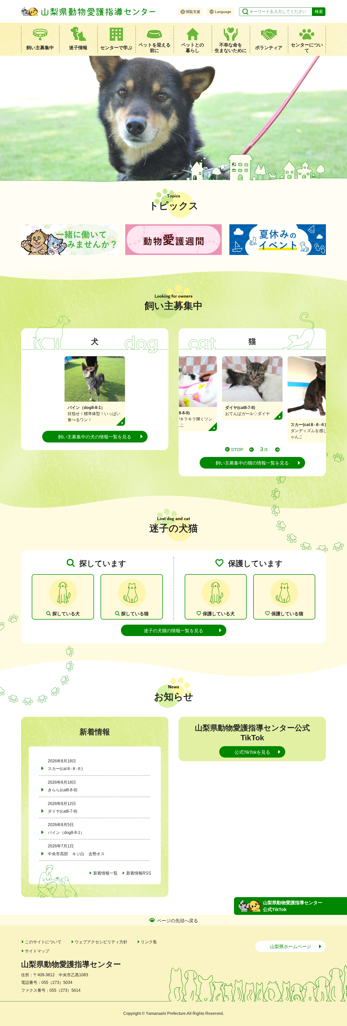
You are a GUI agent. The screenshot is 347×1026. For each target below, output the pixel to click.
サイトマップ (37, 951)
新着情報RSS (138, 873)
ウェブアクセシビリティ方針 (101, 942)
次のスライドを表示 (277, 449)
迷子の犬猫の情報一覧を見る (173, 630)
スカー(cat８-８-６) (65, 768)
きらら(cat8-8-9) (62, 790)
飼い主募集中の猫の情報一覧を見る (252, 463)
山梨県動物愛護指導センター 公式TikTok (292, 906)
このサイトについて (43, 942)
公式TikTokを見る (252, 752)
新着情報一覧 (105, 873)
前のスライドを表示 (251, 449)
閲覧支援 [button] (193, 12)
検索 (319, 11)
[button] (40, 39)
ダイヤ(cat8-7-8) (62, 811)
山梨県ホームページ (290, 946)
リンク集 (149, 942)
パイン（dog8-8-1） (66, 832)
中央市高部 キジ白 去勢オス (76, 854)
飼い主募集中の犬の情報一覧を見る (94, 436)
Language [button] (223, 12)
